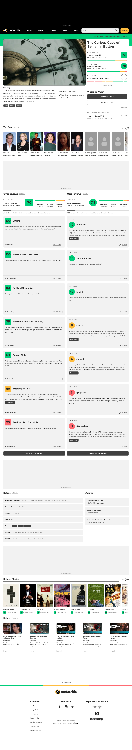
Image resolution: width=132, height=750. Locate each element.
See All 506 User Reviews (98, 453)
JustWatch (124, 107)
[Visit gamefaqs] (97, 720)
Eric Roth (70, 95)
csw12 (77, 325)
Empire (13, 221)
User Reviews (74, 194)
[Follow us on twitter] (72, 708)
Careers (35, 714)
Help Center (35, 710)
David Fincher (72, 91)
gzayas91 (78, 392)
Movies (40, 30)
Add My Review (107, 85)
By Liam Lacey (9, 345)
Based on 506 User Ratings (96, 68)
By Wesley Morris (10, 379)
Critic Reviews (10, 194)
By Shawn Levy (9, 312)
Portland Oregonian (19, 288)
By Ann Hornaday (10, 412)
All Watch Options (107, 102)
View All (17, 127)
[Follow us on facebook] (59, 708)
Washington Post (18, 389)
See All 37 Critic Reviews (34, 453)
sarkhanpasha (80, 258)
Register (124, 30)
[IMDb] (77, 723)
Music (65, 30)
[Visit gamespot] (97, 708)
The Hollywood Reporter (22, 254)
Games (29, 30)
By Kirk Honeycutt (10, 278)
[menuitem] (29, 30)
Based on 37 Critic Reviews (96, 57)
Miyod (76, 292)
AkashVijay (79, 426)
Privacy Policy (35, 718)
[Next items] (127, 128)
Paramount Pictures (112, 36)
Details (7, 493)
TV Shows (53, 30)
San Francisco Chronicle (22, 422)
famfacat (78, 225)
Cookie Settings (35, 730)
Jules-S (77, 359)
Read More (73, 238)
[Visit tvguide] (97, 715)
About (35, 706)
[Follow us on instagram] (66, 708)
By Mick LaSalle (10, 446)
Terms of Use (35, 726)
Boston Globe (16, 355)
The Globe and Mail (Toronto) (24, 321)
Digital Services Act (35, 722)
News (76, 30)
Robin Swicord (77, 95)
